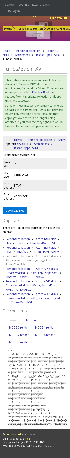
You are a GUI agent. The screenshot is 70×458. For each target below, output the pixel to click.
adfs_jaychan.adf (41, 285)
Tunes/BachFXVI (21, 302)
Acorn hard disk (46, 239)
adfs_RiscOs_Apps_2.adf (46, 298)
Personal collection (30, 28)
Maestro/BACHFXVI (42, 243)
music (20, 243)
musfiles (22, 252)
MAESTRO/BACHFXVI (47, 252)
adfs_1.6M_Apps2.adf (44, 273)
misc (8, 252)
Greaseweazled (15, 273)
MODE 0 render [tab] (19, 327)
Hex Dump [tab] (31, 320)
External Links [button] (41, 4)
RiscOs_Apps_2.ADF (48, 55)
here (27, 438)
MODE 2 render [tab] (19, 335)
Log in (15, 11)
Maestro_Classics (17, 277)
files (8, 243)
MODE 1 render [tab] (45, 327)
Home (8, 28)
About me (23, 4)
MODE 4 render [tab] (45, 335)
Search (9, 4)
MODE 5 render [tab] (19, 342)
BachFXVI (39, 277)
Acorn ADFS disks (47, 269)
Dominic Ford (40, 92)
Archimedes (22, 55)
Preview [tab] (13, 320)
